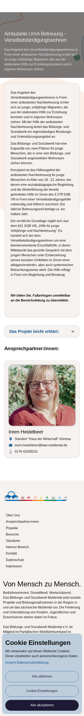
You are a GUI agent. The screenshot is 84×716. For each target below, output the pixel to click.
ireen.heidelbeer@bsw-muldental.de (41, 445)
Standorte (13, 540)
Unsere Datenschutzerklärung (27, 662)
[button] (78, 6)
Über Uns (13, 515)
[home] (33, 6)
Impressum (14, 566)
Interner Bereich (17, 547)
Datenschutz (15, 560)
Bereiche (12, 534)
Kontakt (11, 553)
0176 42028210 (26, 451)
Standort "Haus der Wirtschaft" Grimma (43, 439)
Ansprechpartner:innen (22, 521)
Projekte (12, 528)
